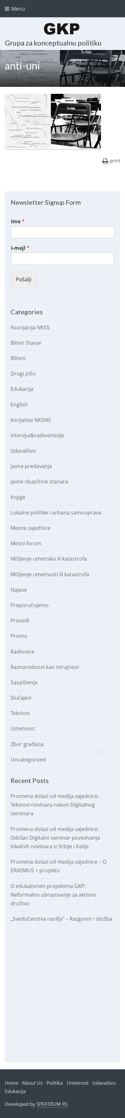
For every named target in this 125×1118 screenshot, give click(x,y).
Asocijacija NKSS (30, 327)
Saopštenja (24, 682)
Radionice (22, 651)
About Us (32, 1083)
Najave (19, 589)
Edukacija (22, 388)
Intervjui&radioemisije (37, 435)
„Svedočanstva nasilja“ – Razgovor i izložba (61, 918)
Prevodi (20, 620)
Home (11, 1083)
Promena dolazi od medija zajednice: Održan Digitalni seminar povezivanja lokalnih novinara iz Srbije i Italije (55, 838)
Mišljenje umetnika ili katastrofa (49, 558)
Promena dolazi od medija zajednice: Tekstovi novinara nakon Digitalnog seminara (55, 805)
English (19, 404)
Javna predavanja (31, 466)
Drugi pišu (23, 373)
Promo (19, 635)
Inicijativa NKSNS (31, 419)
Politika (54, 1083)
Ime (18, 221)
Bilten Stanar (26, 342)
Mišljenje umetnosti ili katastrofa (50, 574)
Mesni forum (26, 543)
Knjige (18, 497)
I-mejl (20, 248)
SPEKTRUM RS (52, 1104)
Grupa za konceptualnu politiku (53, 42)
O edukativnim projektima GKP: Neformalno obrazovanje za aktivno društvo (53, 895)
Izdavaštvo (23, 450)
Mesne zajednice (30, 527)
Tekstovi (20, 713)
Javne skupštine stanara (39, 481)
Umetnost (23, 728)
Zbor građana (27, 744)
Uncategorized (28, 759)
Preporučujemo (30, 605)
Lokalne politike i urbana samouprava (56, 512)
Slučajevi (21, 697)
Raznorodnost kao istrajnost (45, 666)
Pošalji (23, 279)
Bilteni (18, 358)
